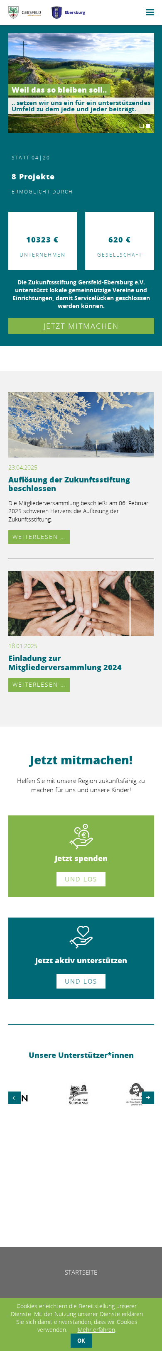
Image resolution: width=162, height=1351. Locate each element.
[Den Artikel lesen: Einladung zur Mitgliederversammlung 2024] (81, 632)
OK (81, 1340)
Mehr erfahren (96, 1330)
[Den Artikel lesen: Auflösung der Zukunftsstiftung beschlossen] (81, 454)
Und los (81, 879)
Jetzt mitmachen (81, 326)
